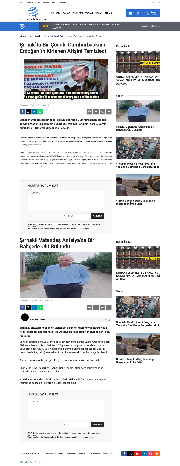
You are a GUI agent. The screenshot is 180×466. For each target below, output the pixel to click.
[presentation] (29, 26)
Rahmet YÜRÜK (37, 319)
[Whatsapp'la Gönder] (40, 111)
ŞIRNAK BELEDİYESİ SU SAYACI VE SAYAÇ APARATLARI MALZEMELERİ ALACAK (86, 26)
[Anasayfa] (21, 3)
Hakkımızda (71, 454)
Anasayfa (27, 36)
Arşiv (54, 3)
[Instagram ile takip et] (109, 319)
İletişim (82, 454)
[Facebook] (22, 111)
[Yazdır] (89, 111)
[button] (96, 111)
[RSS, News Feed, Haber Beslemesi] (157, 453)
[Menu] (130, 13)
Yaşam (89, 13)
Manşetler (29, 3)
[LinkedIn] (34, 111)
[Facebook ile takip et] (106, 319)
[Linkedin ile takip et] (144, 453)
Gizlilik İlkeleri (94, 454)
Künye (60, 454)
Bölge (66, 13)
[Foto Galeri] (158, 2)
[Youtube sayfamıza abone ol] (137, 453)
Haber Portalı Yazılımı (33, 462)
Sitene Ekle (63, 3)
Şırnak (37, 36)
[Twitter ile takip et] (130, 453)
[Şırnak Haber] (33, 13)
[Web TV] (152, 2)
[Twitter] (28, 111)
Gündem (55, 13)
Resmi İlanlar (103, 13)
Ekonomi (78, 13)
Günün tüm (151, 26)
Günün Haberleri (43, 3)
